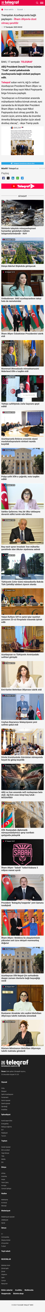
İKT (2, 1130)
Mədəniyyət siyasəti (8, 1217)
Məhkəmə (4, 1200)
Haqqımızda (6, 1294)
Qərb (2, 1277)
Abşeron (4, 1274)
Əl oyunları (5, 1243)
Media (3, 1159)
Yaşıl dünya (5, 1153)
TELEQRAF (26, 61)
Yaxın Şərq (4, 1182)
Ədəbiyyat (4, 1220)
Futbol (3, 1246)
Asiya (3, 1179)
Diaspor (4, 1091)
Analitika (4, 1109)
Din (2, 1162)
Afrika (3, 1173)
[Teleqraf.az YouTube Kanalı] (22, 186)
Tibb (2, 1156)
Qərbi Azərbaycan (7, 1094)
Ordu (3, 1088)
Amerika (4, 1176)
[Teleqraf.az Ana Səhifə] (10, 3)
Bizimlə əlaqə (18, 1294)
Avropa (3, 1185)
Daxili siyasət (5, 1103)
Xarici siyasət (5, 1100)
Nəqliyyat (4, 1133)
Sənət (3, 1223)
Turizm (3, 1136)
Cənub (3, 1280)
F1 (2, 1234)
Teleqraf (5, 82)
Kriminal (4, 1203)
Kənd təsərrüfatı (6, 1121)
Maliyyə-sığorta (6, 1127)
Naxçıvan (4, 1283)
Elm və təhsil (5, 1150)
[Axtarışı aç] (37, 3)
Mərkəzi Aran (5, 1265)
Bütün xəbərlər (7, 1290)
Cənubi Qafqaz (6, 1188)
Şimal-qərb (5, 1268)
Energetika (5, 1124)
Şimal (3, 1271)
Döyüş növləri (5, 1240)
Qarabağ (4, 1106)
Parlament (4, 1097)
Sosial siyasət (5, 1147)
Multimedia (29, 1290)
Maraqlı (3, 1206)
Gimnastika (5, 1237)
